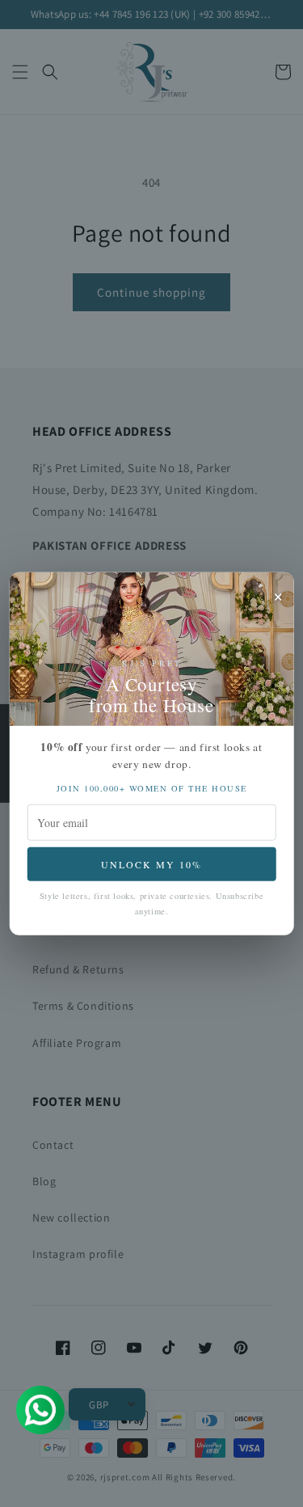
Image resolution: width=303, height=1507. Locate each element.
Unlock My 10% (151, 863)
